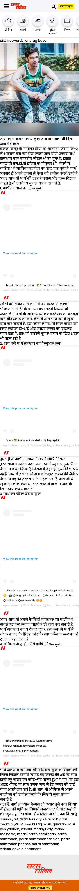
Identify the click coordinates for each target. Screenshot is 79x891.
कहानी (22, 29)
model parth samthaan (36, 834)
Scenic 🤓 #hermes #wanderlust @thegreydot (32, 440)
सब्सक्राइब (66, 6)
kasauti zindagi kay (37, 829)
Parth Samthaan (32, 289)
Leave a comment (26, 849)
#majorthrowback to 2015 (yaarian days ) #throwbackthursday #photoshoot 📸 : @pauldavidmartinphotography (28, 745)
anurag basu (40, 824)
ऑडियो (8, 29)
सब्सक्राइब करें (40, 888)
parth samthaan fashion (39, 839)
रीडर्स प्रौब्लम (52, 31)
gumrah (59, 824)
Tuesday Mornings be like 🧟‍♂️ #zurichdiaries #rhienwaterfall (40, 285)
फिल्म (67, 29)
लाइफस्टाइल (20, 824)
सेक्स (37, 29)
